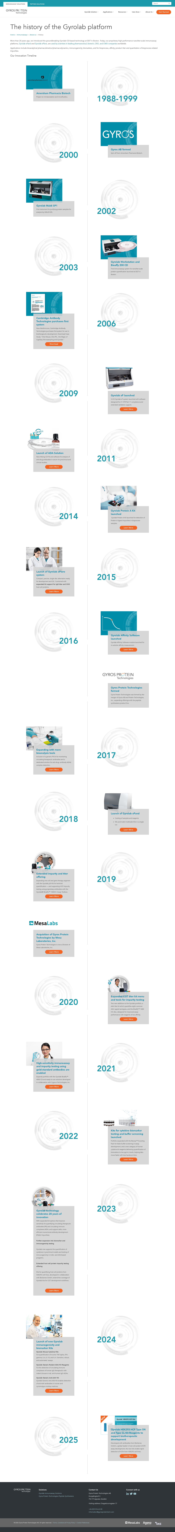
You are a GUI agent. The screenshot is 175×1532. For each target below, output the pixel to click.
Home (12, 35)
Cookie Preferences (83, 1523)
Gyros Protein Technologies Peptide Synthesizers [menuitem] (56, 1496)
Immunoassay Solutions (15, 4)
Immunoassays (22, 35)
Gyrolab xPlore (41, 43)
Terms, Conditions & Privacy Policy (64, 1523)
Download (54, 344)
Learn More (128, 409)
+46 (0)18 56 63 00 (95, 1509)
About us (33, 35)
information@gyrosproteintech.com (101, 1512)
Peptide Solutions (37, 4)
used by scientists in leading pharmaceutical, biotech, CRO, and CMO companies (84, 43)
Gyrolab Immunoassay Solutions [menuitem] (50, 1493)
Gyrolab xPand (25, 43)
